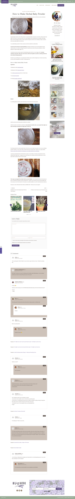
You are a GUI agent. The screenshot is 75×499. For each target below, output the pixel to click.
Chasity (16, 380)
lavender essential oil (18, 78)
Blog (37, 5)
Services (64, 1)
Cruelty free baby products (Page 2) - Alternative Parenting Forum (25, 352)
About (61, 1)
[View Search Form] (72, 1)
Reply (44, 256)
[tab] (28, 214)
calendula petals (20, 67)
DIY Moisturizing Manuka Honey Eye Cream (60, 114)
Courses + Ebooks (60, 5)
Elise (16, 298)
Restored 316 (72, 497)
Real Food (59, 59)
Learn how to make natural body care (16, 1)
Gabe (16, 257)
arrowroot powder (16, 75)
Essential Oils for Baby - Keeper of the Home (21, 442)
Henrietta (17, 393)
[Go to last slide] (11, 205)
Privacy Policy (3, 497)
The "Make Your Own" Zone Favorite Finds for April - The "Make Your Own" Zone (27, 341)
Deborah (16, 358)
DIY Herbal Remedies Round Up (16, 211)
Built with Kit (47, 491)
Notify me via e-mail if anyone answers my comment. (21, 242)
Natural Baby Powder (17, 447)
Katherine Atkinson (18, 281)
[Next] (47, 205)
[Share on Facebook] (1, 249)
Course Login (69, 1)
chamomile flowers (20, 70)
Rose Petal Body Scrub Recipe (60, 107)
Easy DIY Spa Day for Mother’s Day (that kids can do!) (60, 93)
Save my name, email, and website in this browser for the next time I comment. (25, 240)
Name (13, 237)
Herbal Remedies (54, 5)
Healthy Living (41, 5)
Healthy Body (54, 77)
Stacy (19, 307)
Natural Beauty (47, 5)
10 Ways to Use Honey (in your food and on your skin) (39, 190)
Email (31, 237)
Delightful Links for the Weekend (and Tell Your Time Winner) (19, 190)
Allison (16, 320)
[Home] (22, 11)
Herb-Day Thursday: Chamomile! (19, 411)
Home (59, 1)
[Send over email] (1, 253)
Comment (14, 224)
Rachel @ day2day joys (19, 269)
